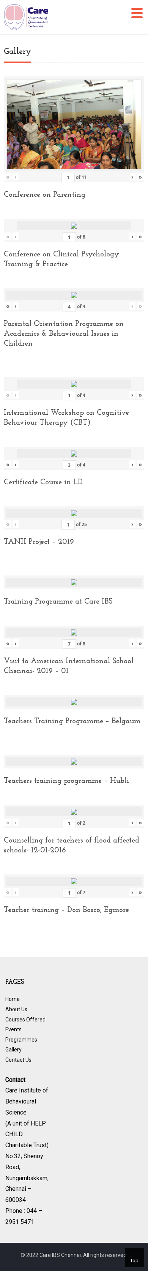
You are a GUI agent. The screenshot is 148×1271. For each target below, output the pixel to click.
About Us (16, 1009)
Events (13, 1029)
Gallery (13, 1050)
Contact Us (18, 1060)
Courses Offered (25, 1019)
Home (12, 999)
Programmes (21, 1040)
